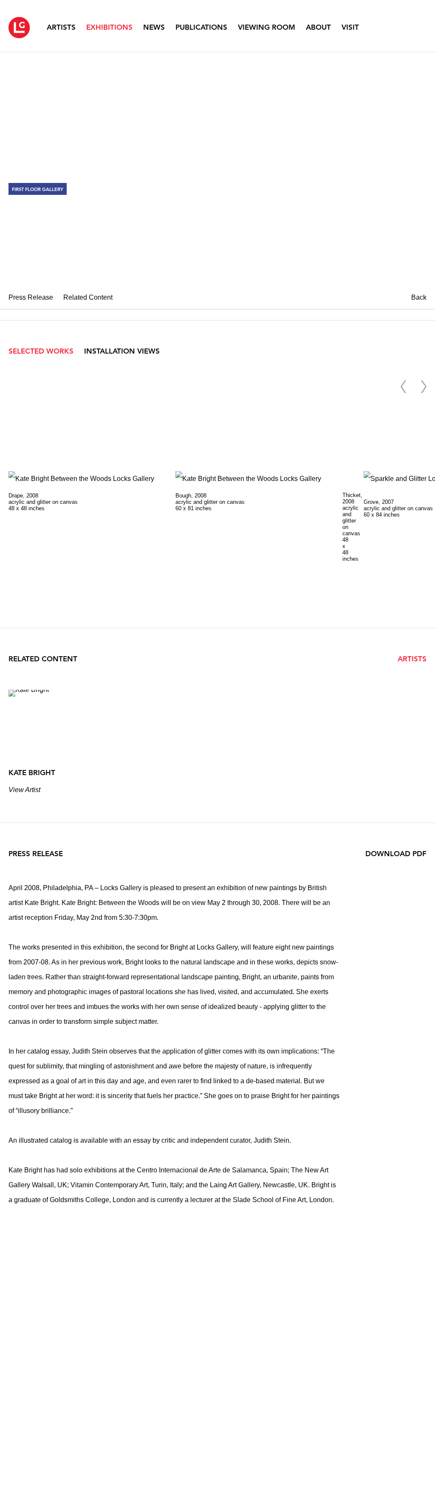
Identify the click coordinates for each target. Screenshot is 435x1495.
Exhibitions (109, 27)
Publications (201, 27)
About (318, 27)
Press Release (30, 297)
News (154, 27)
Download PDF (396, 853)
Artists (61, 27)
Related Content (88, 297)
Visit (350, 27)
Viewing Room (266, 27)
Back (419, 297)
